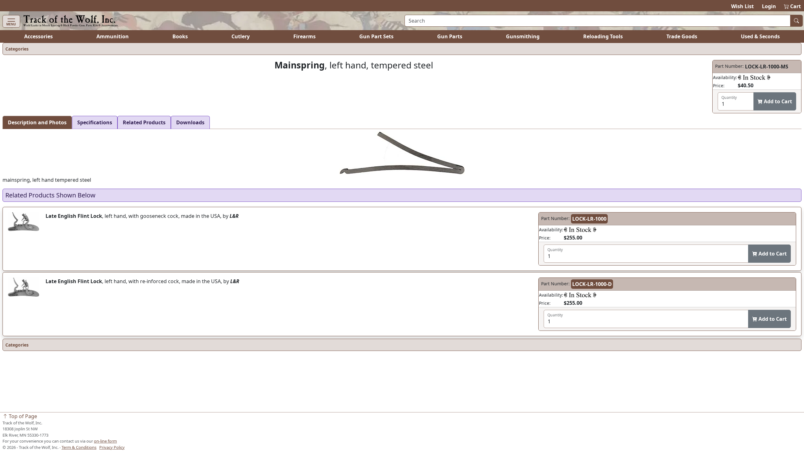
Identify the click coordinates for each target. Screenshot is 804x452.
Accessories (38, 36)
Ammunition (112, 36)
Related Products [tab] (144, 122)
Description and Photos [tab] (37, 122)
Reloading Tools (603, 36)
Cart (793, 6)
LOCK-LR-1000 (589, 218)
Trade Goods (681, 36)
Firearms (304, 36)
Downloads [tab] (190, 122)
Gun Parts (449, 36)
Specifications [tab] (94, 122)
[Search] (796, 21)
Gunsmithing (523, 36)
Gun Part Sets (376, 36)
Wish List (742, 6)
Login (769, 6)
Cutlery (240, 36)
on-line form (105, 441)
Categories (17, 49)
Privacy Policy (112, 447)
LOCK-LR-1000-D (592, 284)
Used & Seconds (760, 36)
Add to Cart (777, 101)
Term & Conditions (79, 447)
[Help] (754, 77)
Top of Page (22, 416)
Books (180, 36)
